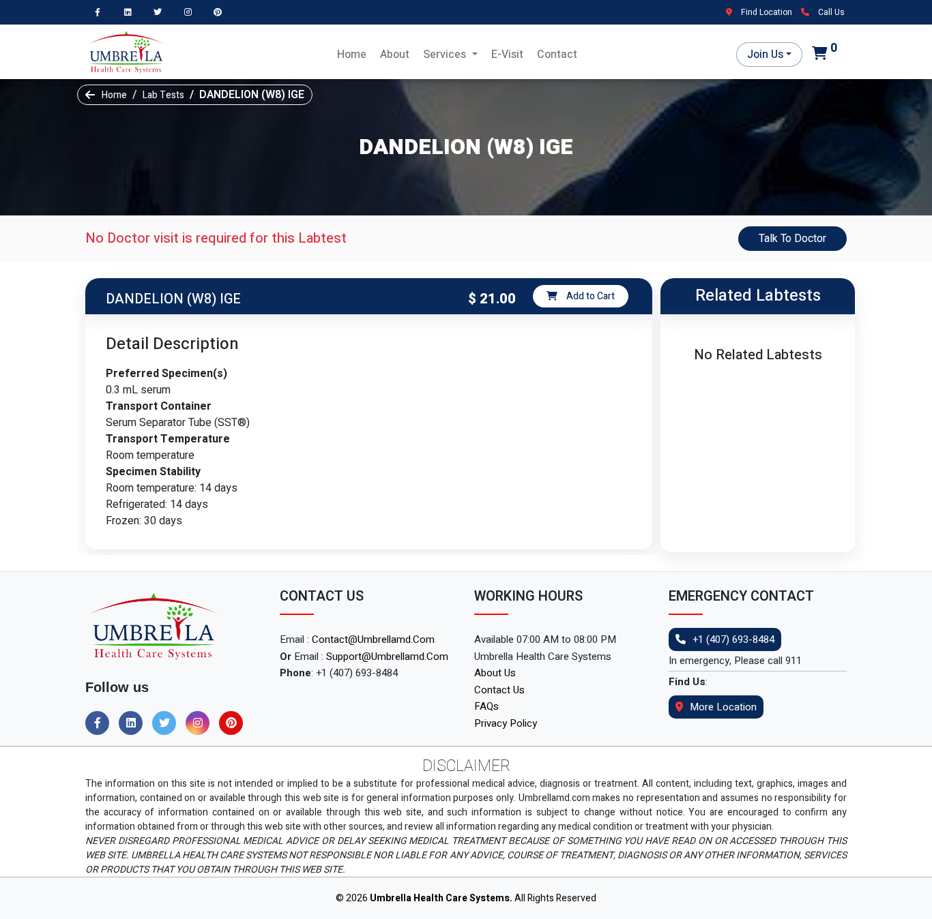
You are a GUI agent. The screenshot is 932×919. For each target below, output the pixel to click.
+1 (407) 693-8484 (733, 639)
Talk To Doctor (792, 238)
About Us (495, 672)
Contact (557, 54)
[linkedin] (134, 723)
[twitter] (161, 11)
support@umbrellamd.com (387, 656)
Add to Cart (589, 296)
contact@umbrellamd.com (373, 639)
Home (351, 54)
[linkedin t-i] (131, 11)
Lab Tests (163, 95)
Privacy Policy (505, 723)
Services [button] (446, 54)
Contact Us (499, 689)
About (394, 54)
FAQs (486, 706)
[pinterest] (221, 11)
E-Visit (507, 54)
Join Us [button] (765, 54)
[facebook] (101, 11)
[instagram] (191, 11)
